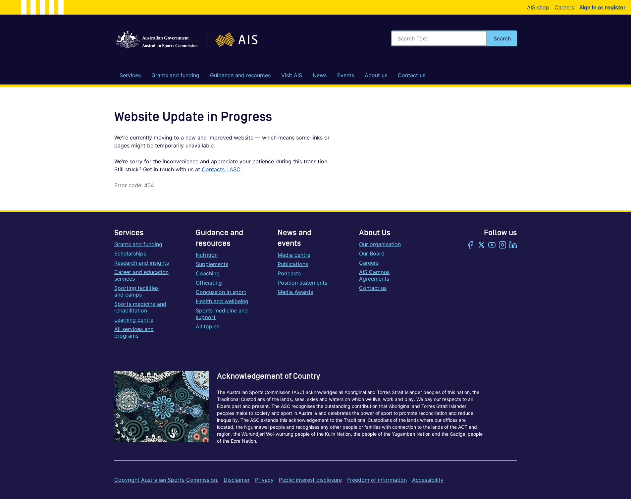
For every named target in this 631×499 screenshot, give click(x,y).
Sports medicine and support (222, 313)
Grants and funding (138, 244)
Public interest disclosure (310, 479)
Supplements (212, 264)
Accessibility (428, 479)
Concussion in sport (221, 292)
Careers (564, 7)
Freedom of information (377, 479)
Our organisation (380, 244)
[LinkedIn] (513, 245)
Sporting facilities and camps (136, 291)
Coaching (208, 273)
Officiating (209, 282)
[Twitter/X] (481, 245)
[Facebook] (471, 245)
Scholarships (130, 253)
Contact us (373, 288)
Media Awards (295, 292)
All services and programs (134, 332)
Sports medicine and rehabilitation (140, 307)
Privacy (264, 479)
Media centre (294, 254)
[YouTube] (492, 245)
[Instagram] (502, 245)
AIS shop (538, 7)
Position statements (302, 282)
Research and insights (141, 262)
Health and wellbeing (222, 301)
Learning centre (133, 319)
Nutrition (207, 254)
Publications (293, 264)
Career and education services (141, 275)
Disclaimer (237, 479)
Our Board (372, 253)
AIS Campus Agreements (374, 275)
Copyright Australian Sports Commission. (166, 479)
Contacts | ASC (221, 169)
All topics (207, 326)
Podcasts (289, 273)
